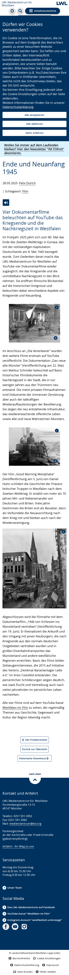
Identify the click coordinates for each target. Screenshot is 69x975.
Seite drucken (25, 971)
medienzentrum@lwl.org (25, 823)
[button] (34, 323)
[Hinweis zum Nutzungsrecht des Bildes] (56, 307)
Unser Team (14, 887)
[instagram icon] (24, 926)
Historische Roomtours (33, 759)
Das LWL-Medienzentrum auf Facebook (31, 907)
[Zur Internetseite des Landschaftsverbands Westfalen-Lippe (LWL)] (62, 3)
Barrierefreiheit (21, 958)
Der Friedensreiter (34, 740)
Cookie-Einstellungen (49, 958)
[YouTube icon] (15, 926)
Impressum (52, 965)
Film (25, 191)
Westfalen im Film (15, 708)
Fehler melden (48, 971)
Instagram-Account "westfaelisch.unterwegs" (34, 920)
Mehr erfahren (35, 133)
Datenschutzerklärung (18, 107)
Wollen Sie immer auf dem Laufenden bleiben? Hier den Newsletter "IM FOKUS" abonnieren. (34, 149)
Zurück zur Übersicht (34, 749)
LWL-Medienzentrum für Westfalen (17, 4)
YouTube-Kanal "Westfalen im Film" (28, 913)
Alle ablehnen (34, 124)
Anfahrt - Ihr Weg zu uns (18, 846)
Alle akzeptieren (34, 115)
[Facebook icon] (6, 926)
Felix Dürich (27, 183)
